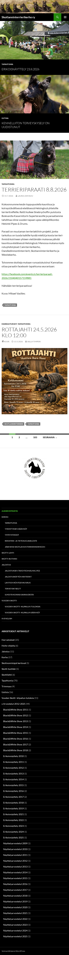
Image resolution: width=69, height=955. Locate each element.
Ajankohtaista (10, 511)
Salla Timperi (34, 341)
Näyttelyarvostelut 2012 (15, 860)
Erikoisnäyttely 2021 (13, 814)
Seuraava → (50, 437)
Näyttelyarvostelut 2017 (15, 889)
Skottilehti (7, 674)
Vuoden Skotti (9, 600)
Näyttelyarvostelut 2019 (15, 901)
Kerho (5, 517)
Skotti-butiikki (9, 559)
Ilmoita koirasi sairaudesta (19, 594)
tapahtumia (10, 305)
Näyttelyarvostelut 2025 (15, 936)
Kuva (6, 341)
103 (35, 437)
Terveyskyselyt (13, 588)
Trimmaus (7, 686)
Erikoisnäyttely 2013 (13, 773)
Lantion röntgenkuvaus (17, 582)
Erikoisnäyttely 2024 (13, 831)
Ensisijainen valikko (65, 17)
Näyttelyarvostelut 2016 (15, 884)
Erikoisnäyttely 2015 (13, 785)
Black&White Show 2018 (15, 750)
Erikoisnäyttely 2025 (13, 837)
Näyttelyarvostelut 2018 (15, 895)
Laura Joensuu (25, 196)
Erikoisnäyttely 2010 (13, 756)
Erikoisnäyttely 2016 (13, 791)
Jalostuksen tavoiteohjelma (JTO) (22, 570)
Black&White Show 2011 (15, 709)
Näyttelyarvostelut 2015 (15, 878)
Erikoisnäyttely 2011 (13, 762)
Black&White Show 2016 (15, 738)
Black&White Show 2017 (15, 744)
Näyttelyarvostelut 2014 (15, 872)
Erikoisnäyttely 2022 (13, 820)
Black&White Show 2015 (15, 732)
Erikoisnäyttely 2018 (13, 802)
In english (7, 618)
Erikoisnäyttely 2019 (13, 808)
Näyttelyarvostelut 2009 (15, 843)
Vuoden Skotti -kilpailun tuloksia (22, 606)
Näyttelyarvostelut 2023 (15, 924)
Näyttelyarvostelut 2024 (15, 930)
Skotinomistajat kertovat (14, 663)
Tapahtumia (7, 64)
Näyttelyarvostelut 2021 (15, 913)
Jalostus (6, 565)
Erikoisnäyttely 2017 (13, 796)
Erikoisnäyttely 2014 (13, 779)
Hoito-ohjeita (8, 645)
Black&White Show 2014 (15, 727)
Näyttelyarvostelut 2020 (15, 907)
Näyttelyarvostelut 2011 (15, 855)
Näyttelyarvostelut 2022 (15, 919)
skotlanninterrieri (13, 424)
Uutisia (5, 118)
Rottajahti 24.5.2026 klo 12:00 (29, 332)
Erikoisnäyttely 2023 (13, 826)
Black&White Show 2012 (15, 715)
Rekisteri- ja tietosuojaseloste (21, 541)
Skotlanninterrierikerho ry (18, 17)
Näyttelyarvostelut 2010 (15, 849)
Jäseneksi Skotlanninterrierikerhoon (25, 547)
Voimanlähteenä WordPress (13, 951)
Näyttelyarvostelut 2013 (15, 866)
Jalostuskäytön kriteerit (18, 576)
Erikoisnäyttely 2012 (13, 767)
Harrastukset (9, 324)
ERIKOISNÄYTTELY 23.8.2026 (20, 69)
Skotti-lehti (8, 553)
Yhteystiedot (12, 535)
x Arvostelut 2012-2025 (13, 703)
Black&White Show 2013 (15, 721)
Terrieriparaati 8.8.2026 (34, 189)
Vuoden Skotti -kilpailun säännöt (22, 612)
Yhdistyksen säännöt (16, 529)
